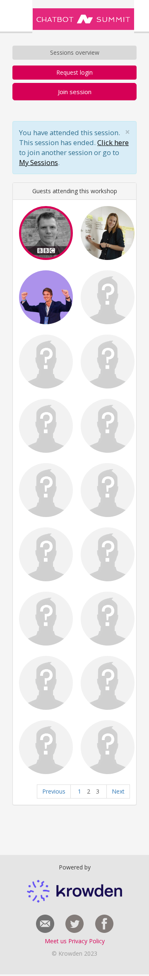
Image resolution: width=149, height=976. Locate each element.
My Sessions (38, 162)
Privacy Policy (86, 941)
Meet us (56, 941)
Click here (113, 142)
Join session (74, 91)
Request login (74, 72)
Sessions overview (74, 52)
